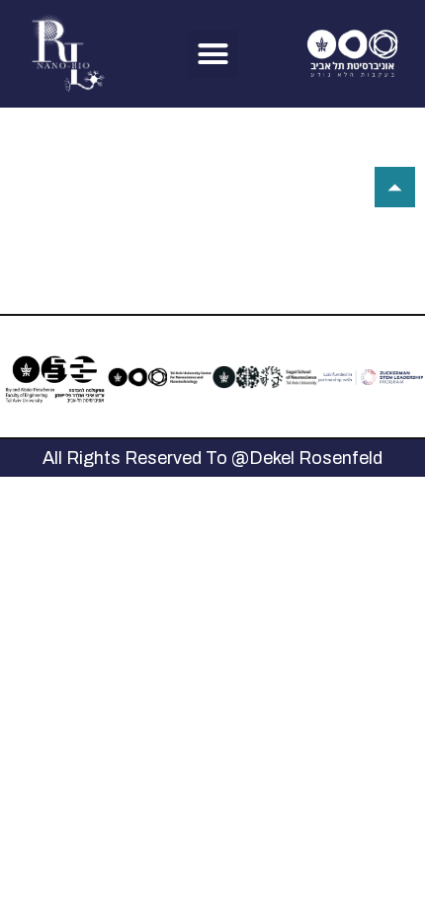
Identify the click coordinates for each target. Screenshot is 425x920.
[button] (212, 54)
